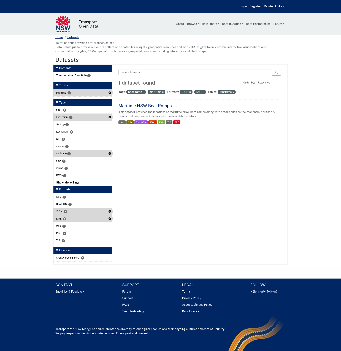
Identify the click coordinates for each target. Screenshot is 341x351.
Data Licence (190, 311)
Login (243, 6)
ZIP (169, 122)
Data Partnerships (258, 24)
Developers (209, 24)
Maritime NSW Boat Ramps (145, 105)
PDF (177, 122)
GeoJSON (141, 122)
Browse (192, 24)
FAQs (125, 304)
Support (127, 298)
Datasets (73, 37)
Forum (277, 24)
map (122, 122)
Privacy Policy (191, 298)
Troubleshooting (133, 311)
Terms (186, 291)
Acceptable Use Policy (197, 304)
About (180, 24)
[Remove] (143, 92)
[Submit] (276, 72)
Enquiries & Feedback (69, 291)
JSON (153, 122)
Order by (248, 82)
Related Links (273, 6)
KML (161, 122)
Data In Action (231, 24)
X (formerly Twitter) (263, 291)
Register (255, 6)
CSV (130, 122)
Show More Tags (67, 182)
